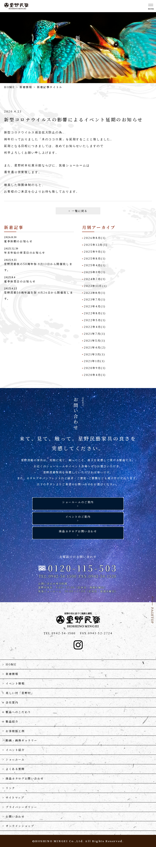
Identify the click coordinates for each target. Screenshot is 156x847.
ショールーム (15, 759)
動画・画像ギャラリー (21, 740)
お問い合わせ (15, 816)
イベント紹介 (15, 750)
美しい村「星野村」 (20, 693)
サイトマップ (15, 797)
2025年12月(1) (96, 245)
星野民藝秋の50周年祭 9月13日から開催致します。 (38, 267)
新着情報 (26, 87)
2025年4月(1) (95, 265)
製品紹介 (12, 721)
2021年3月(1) (94, 354)
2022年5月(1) (95, 320)
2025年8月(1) (95, 258)
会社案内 (12, 702)
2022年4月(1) (95, 327)
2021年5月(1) (94, 340)
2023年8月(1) (95, 293)
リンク (10, 788)
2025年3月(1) (95, 272)
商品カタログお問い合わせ (25, 778)
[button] (151, 6)
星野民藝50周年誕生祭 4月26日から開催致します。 (38, 296)
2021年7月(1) (94, 334)
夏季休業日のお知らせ (20, 281)
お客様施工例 (15, 731)
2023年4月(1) (95, 306)
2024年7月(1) (95, 279)
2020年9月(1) (95, 368)
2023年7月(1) (95, 299)
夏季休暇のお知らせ (18, 241)
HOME (9, 87)
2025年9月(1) (95, 251)
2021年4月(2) (95, 347)
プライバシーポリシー (21, 807)
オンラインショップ (20, 826)
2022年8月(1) (95, 313)
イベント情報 (15, 683)
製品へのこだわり (18, 712)
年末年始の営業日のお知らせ (24, 253)
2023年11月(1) (95, 286)
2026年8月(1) (95, 238)
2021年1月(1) (94, 361)
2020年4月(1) (95, 375)
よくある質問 (15, 769)
